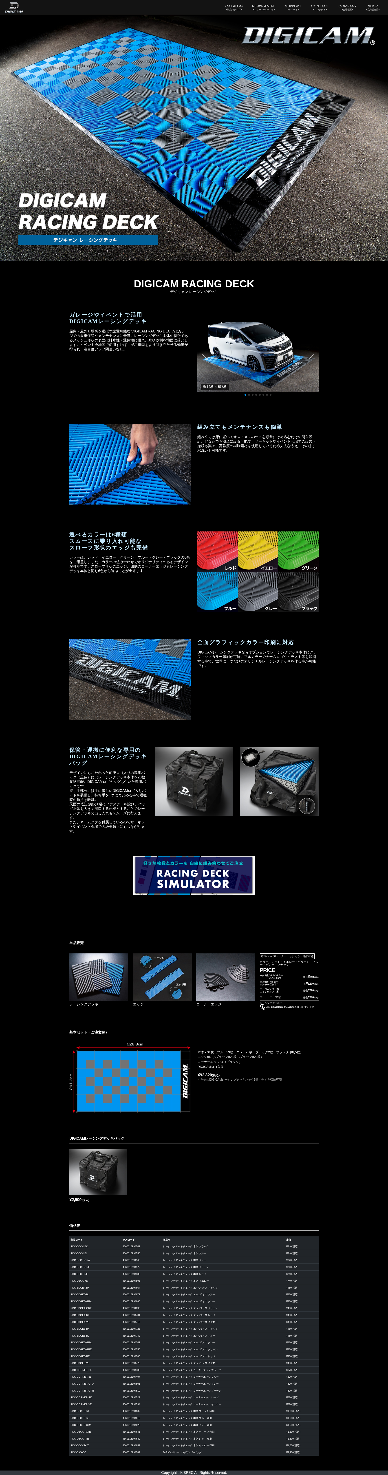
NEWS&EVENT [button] (264, 7)
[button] (205, 354)
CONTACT (320, 7)
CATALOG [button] (234, 7)
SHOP (373, 7)
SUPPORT (293, 7)
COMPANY (347, 7)
